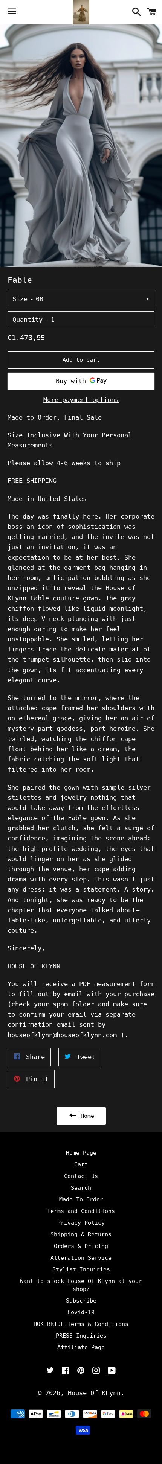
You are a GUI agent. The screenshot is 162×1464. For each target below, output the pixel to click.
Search (81, 1187)
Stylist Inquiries (81, 1269)
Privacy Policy (81, 1222)
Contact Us (81, 1176)
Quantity (27, 319)
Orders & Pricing (81, 1246)
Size (20, 299)
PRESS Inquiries (81, 1335)
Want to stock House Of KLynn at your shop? (81, 1285)
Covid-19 (81, 1312)
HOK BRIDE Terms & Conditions (81, 1324)
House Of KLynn (94, 1393)
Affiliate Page (81, 1347)
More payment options (81, 399)
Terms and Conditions (81, 1211)
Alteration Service (81, 1257)
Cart (81, 1164)
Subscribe (81, 1300)
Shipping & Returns (81, 1234)
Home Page (81, 1152)
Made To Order (81, 1199)
